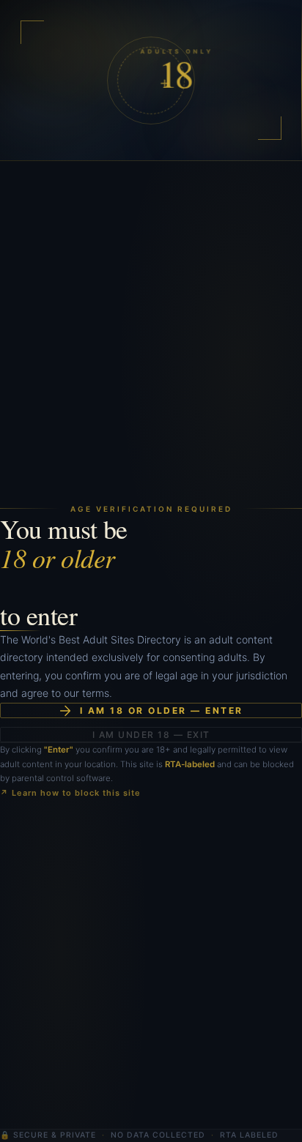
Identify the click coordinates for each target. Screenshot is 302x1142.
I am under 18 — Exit (151, 734)
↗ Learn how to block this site (70, 793)
